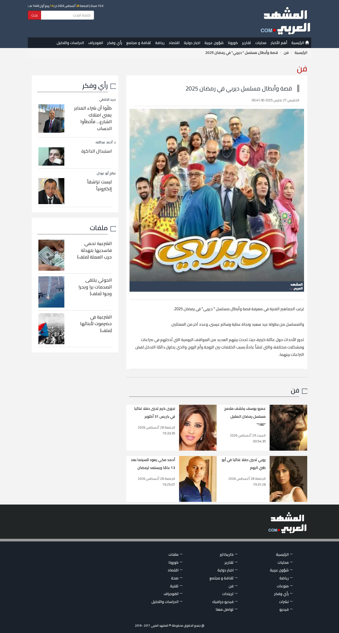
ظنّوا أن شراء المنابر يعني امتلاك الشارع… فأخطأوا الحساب (93, 118)
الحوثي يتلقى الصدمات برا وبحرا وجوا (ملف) (95, 287)
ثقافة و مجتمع (138, 42)
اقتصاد (174, 42)
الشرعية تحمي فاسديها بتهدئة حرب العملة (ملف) (94, 250)
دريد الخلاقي (107, 99)
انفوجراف (95, 42)
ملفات (99, 227)
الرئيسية (298, 42)
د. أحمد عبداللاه (106, 142)
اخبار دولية (192, 42)
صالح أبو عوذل (106, 173)
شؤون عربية (214, 42)
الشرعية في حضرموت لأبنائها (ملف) (96, 324)
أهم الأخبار (279, 42)
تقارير (246, 42)
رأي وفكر (114, 42)
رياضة (159, 42)
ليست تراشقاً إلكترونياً (99, 185)
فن (286, 52)
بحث (34, 15)
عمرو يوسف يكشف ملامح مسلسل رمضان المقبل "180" (245, 416)
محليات (260, 42)
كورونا (233, 42)
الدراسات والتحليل (70, 42)
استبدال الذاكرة (96, 151)
